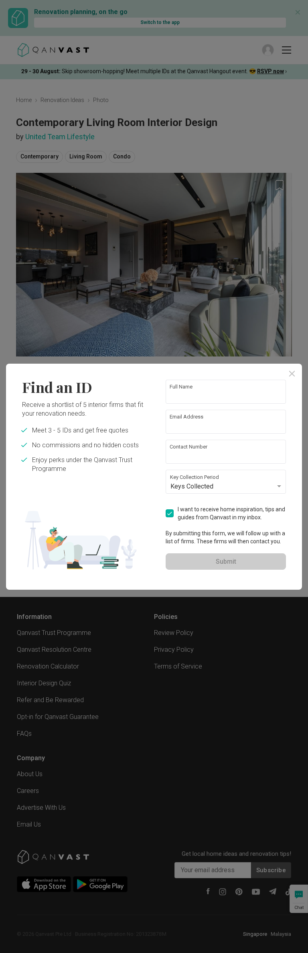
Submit (226, 561)
